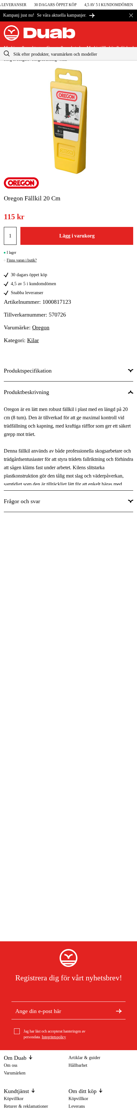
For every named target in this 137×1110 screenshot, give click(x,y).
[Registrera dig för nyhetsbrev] (119, 1010)
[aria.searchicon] (6, 53)
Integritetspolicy (54, 1037)
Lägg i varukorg (77, 235)
